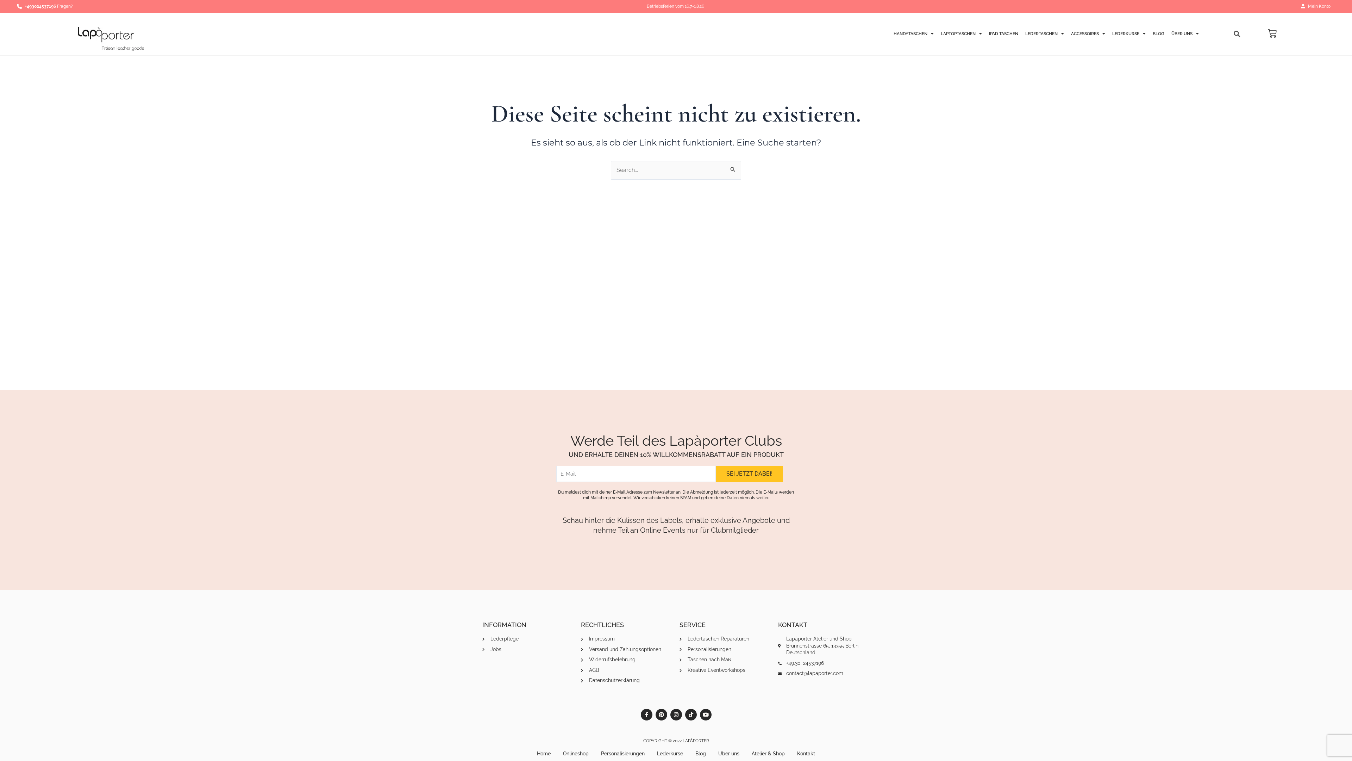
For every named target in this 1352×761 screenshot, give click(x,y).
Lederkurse (1125, 33)
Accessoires (1085, 33)
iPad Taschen (1003, 33)
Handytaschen (910, 33)
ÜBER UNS (1182, 33)
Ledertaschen (1041, 33)
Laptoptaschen (958, 33)
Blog (1158, 33)
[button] (1237, 34)
